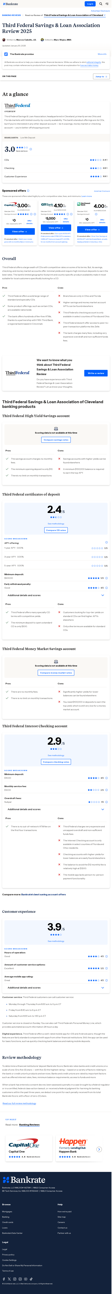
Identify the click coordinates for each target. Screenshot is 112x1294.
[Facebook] (3, 1279)
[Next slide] (99, 1149)
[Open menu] (107, 4)
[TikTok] (31, 1279)
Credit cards (7, 1222)
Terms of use (8, 1271)
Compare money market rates (56, 673)
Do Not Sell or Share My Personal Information (22, 1265)
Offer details (29, 222)
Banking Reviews (29, 1124)
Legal (4, 1249)
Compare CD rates (56, 530)
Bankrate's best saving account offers (43, 894)
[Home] (12, 3)
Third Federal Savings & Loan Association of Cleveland (73, 15)
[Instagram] (14, 1279)
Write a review (96, 373)
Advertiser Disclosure (100, 11)
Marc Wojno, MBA (62, 40)
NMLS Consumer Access (44, 1187)
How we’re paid (64, 1211)
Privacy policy (8, 1254)
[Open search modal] (101, 4)
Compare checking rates (56, 762)
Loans (4, 1228)
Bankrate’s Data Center (12, 1233)
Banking (5, 1217)
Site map (62, 1217)
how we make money (89, 65)
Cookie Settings (9, 1260)
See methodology (56, 523)
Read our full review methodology (19, 1103)
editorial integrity (94, 62)
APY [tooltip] (29, 206)
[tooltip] (31, 149)
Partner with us (64, 1233)
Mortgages (7, 1211)
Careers (61, 1222)
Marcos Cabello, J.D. (26, 40)
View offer (18, 231)
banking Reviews (11, 15)
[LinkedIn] (20, 1279)
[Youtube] (25, 1279)
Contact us (62, 1228)
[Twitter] (9, 1279)
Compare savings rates (56, 440)
